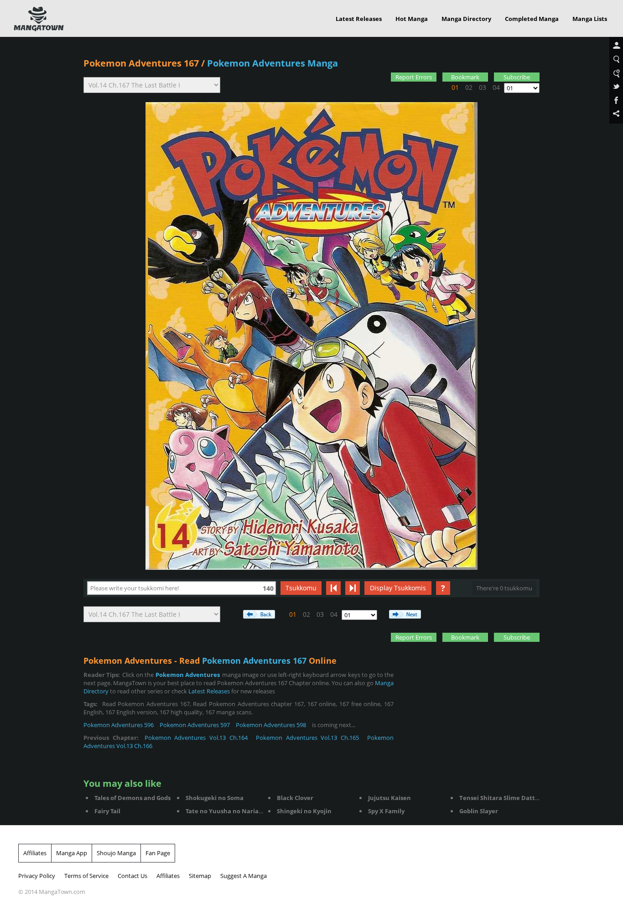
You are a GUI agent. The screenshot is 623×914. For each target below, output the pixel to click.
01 (455, 87)
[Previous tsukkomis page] (333, 588)
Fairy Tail (107, 811)
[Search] (616, 59)
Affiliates (35, 853)
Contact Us (132, 876)
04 (496, 87)
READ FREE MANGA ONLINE (39, 19)
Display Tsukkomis (398, 588)
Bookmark (465, 77)
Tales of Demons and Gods (132, 798)
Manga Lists (589, 19)
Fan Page (157, 853)
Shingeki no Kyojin (304, 811)
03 (482, 87)
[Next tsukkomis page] (352, 588)
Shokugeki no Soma (215, 798)
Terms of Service (86, 876)
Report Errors (413, 77)
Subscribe (517, 77)
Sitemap (200, 876)
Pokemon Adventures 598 (271, 725)
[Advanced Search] (616, 73)
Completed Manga (532, 19)
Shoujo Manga (116, 853)
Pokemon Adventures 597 (195, 725)
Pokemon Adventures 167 (141, 63)
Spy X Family (386, 811)
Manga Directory (466, 19)
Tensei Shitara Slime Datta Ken (505, 798)
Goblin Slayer (478, 811)
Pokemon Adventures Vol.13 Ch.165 (307, 737)
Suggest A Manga (243, 876)
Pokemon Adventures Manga (272, 63)
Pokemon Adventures (188, 675)
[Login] (616, 46)
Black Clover (295, 798)
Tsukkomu (301, 588)
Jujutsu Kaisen (389, 798)
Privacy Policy (36, 876)
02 (468, 87)
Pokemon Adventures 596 (118, 725)
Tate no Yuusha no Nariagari (228, 811)
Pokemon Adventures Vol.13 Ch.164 (196, 737)
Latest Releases (359, 19)
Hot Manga (411, 19)
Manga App (71, 853)
